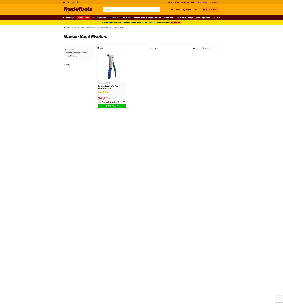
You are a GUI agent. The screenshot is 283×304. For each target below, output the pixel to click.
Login (188, 10)
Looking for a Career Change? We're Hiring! (181, 2)
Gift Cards (216, 18)
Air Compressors (99, 18)
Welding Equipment (203, 18)
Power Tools (169, 18)
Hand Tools (127, 18)
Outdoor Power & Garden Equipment (147, 18)
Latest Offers (83, 18)
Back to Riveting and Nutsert (77, 53)
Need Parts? (204, 2)
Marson (82, 28)
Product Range (68, 18)
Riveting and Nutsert (104, 28)
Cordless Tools (114, 18)
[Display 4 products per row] (98, 48)
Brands (75, 28)
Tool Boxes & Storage (184, 18)
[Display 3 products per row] (101, 48)
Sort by (195, 48)
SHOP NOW (175, 22)
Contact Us (215, 2)
